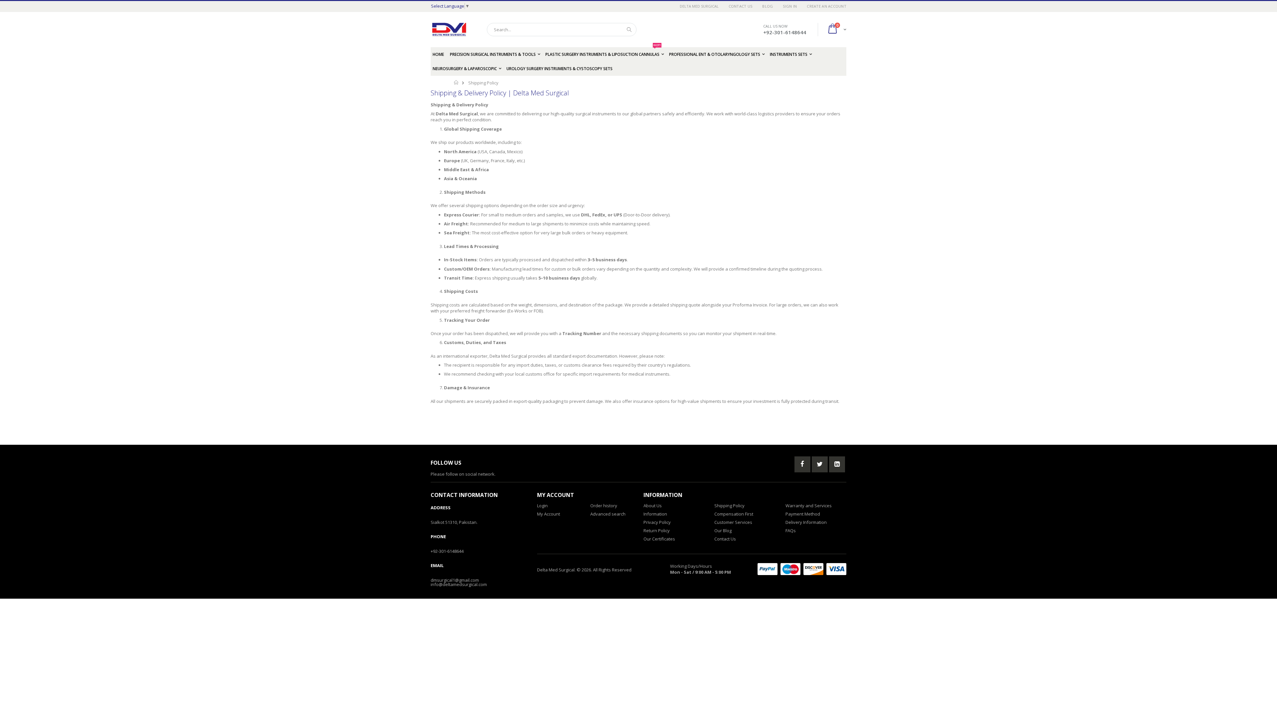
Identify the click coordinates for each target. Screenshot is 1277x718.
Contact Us (741, 6)
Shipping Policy (729, 506)
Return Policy (656, 531)
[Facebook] (802, 464)
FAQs (790, 531)
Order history (603, 506)
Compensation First (733, 514)
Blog (767, 6)
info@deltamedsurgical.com (459, 584)
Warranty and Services (808, 506)
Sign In (790, 6)
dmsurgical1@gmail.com (455, 580)
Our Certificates (659, 539)
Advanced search (608, 514)
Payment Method (802, 514)
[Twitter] (820, 464)
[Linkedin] (837, 464)
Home (456, 82)
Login (542, 506)
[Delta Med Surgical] (449, 29)
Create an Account (826, 6)
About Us (652, 506)
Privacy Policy (657, 522)
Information (655, 514)
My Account (548, 514)
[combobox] (562, 29)
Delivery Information (806, 522)
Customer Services (733, 522)
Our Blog (723, 531)
